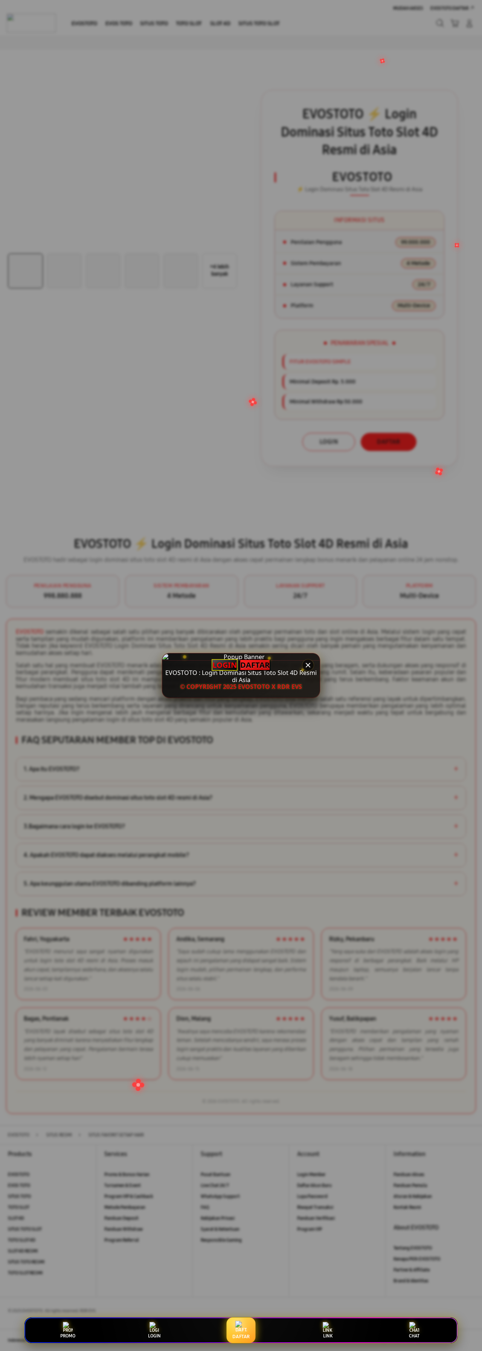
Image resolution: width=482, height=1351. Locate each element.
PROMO (67, 1336)
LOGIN (224, 665)
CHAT (414, 1336)
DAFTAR (255, 665)
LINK (328, 1336)
